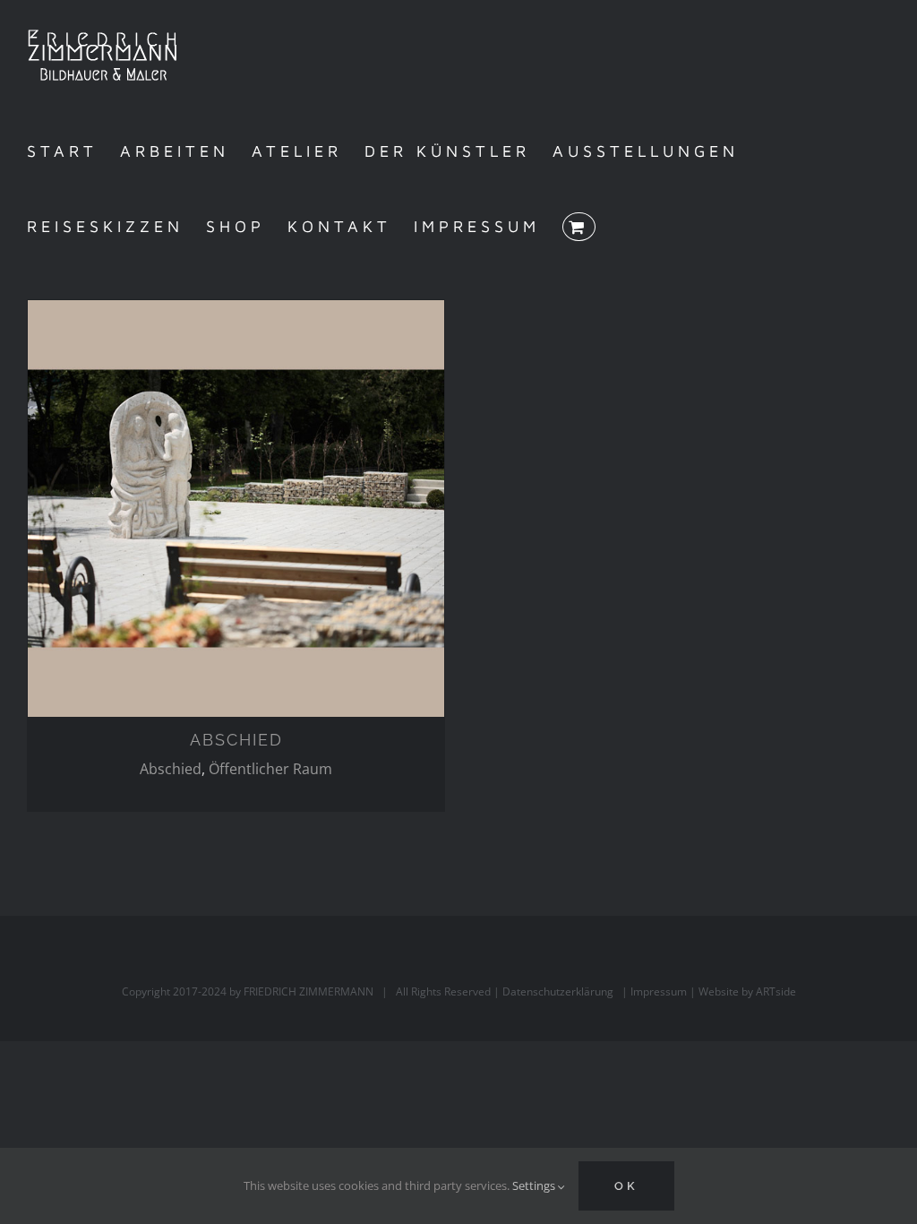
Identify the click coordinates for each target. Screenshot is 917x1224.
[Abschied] (236, 508)
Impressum (658, 991)
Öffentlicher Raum (270, 769)
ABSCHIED (236, 739)
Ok (626, 1186)
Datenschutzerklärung (557, 991)
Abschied (170, 769)
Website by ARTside (747, 991)
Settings (535, 1185)
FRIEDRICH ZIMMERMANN (308, 991)
